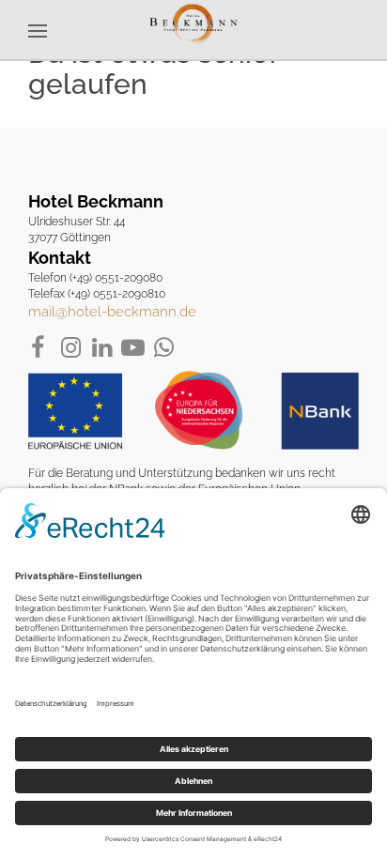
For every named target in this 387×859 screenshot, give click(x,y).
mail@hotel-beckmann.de (112, 311)
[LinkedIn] (102, 348)
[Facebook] (40, 348)
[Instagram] (71, 348)
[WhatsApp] (164, 348)
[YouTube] (133, 348)
